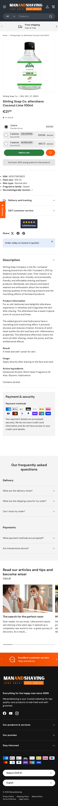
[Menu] (4, 7)
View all (7, 578)
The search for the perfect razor (23, 616)
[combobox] (29, 16)
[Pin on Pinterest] (23, 233)
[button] (53, 7)
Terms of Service (9, 799)
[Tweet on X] (12, 233)
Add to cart (24, 152)
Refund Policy (37, 796)
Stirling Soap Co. (10, 96)
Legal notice (24, 799)
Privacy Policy (8, 796)
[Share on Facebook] (18, 233)
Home (5, 35)
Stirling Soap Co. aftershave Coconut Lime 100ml (29, 35)
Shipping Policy (23, 796)
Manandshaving (15, 792)
